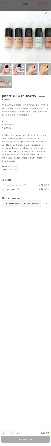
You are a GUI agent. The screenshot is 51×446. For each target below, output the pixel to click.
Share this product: (11, 198)
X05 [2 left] (10, 189)
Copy (44, 203)
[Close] (46, 13)
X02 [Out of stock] (14, 185)
